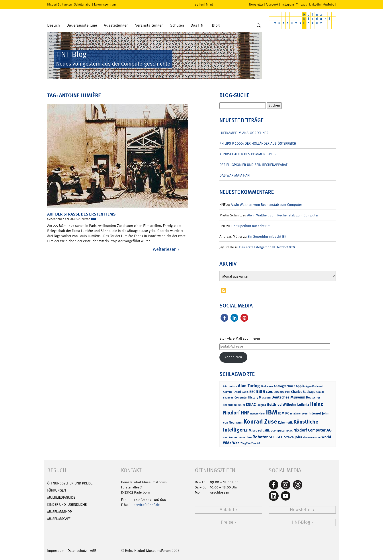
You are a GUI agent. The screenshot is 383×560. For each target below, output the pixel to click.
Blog (216, 25)
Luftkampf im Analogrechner (243, 132)
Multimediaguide (61, 497)
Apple (300, 386)
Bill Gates (264, 391)
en (202, 4)
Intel (292, 413)
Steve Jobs (293, 437)
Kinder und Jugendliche (67, 504)
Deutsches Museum (288, 397)
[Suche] (258, 25)
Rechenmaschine (240, 437)
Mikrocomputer (274, 430)
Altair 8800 (267, 386)
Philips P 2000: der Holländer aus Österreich (257, 143)
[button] (224, 318)
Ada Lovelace (230, 386)
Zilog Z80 (245, 443)
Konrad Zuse (260, 421)
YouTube (328, 4)
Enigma (261, 405)
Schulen (177, 25)
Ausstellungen (116, 25)
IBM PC (283, 413)
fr (207, 4)
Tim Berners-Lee (311, 437)
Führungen (56, 490)
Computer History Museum (252, 397)
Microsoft (256, 430)
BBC (252, 391)
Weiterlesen (165, 249)
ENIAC (251, 404)
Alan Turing (249, 386)
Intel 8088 (302, 413)
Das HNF (198, 25)
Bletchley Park (282, 392)
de (196, 4)
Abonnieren (233, 357)
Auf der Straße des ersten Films (81, 214)
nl (211, 4)
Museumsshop (59, 511)
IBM (271, 412)
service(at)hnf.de (147, 504)
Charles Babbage (303, 391)
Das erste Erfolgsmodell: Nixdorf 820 (267, 247)
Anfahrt (227, 510)
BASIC (245, 392)
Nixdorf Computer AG (312, 430)
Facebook (272, 4)
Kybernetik (285, 422)
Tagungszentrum (105, 4)
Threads (301, 4)
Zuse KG (255, 443)
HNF (93, 219)
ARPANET (228, 392)
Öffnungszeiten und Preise (69, 483)
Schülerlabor (83, 4)
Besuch (53, 25)
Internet (315, 413)
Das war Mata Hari (234, 175)
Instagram (287, 4)
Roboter (260, 437)
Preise (227, 522)
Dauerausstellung (81, 25)
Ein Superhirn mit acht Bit (250, 226)
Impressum (55, 550)
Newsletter (256, 4)
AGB (93, 550)
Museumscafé (58, 518)
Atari (237, 392)
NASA (289, 430)
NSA (225, 437)
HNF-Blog (301, 522)
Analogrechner (284, 386)
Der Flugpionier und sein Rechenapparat (253, 164)
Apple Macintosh (314, 386)
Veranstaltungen (149, 25)
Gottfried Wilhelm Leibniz (288, 404)
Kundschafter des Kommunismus (247, 154)
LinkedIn (315, 4)
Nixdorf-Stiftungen (59, 4)
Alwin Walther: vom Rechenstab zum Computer (266, 204)
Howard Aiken (257, 413)
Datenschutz (77, 550)
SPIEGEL (276, 437)
